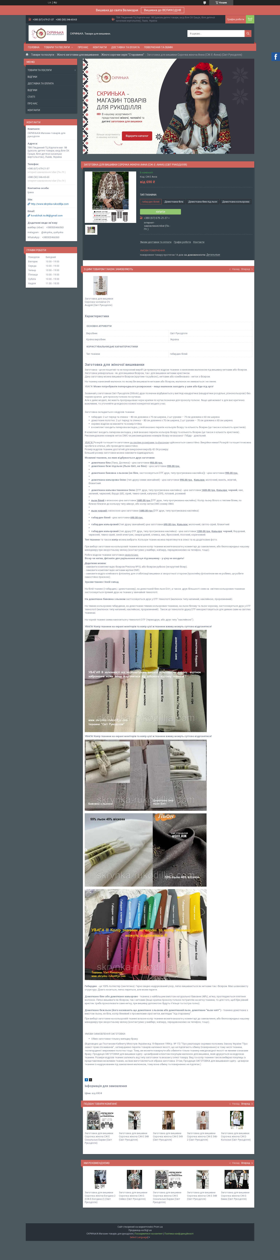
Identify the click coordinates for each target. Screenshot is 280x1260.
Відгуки (32, 76)
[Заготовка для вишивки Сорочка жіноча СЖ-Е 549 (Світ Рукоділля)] (168, 1120)
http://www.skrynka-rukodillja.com (50, 204)
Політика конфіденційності (179, 1233)
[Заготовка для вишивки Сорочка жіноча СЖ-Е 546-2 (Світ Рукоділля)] (202, 1120)
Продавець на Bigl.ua (140, 1230)
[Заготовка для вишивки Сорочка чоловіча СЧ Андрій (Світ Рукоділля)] (100, 285)
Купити (160, 211)
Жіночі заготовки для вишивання (78, 54)
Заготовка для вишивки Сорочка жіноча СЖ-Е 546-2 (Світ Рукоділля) (202, 1136)
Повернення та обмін (158, 47)
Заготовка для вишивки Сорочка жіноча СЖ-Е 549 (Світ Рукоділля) (168, 1136)
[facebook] (86, 1080)
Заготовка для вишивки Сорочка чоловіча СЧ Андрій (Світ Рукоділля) (99, 302)
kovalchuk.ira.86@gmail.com (47, 215)
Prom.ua (158, 1227)
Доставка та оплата (125, 47)
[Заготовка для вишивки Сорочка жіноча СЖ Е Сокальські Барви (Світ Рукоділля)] (100, 1120)
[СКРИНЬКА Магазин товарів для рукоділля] (48, 33)
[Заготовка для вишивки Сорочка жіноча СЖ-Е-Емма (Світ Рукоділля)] (236, 1179)
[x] (90, 1080)
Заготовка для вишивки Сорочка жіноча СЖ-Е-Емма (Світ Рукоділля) (235, 1195)
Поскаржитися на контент (149, 1233)
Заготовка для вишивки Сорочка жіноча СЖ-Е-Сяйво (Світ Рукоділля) (133, 1195)
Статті (31, 96)
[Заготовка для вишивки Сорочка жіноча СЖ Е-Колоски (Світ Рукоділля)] (236, 1120)
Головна (33, 47)
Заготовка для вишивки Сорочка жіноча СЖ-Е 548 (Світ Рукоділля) (134, 1136)
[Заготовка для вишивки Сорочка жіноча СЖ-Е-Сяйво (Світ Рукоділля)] (134, 1179)
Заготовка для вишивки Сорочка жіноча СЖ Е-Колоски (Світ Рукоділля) (236, 1136)
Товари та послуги (57, 47)
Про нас (83, 47)
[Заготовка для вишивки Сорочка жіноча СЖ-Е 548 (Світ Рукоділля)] (134, 1120)
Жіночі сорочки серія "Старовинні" (122, 54)
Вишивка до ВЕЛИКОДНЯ (162, 10)
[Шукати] (248, 33)
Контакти (100, 47)
